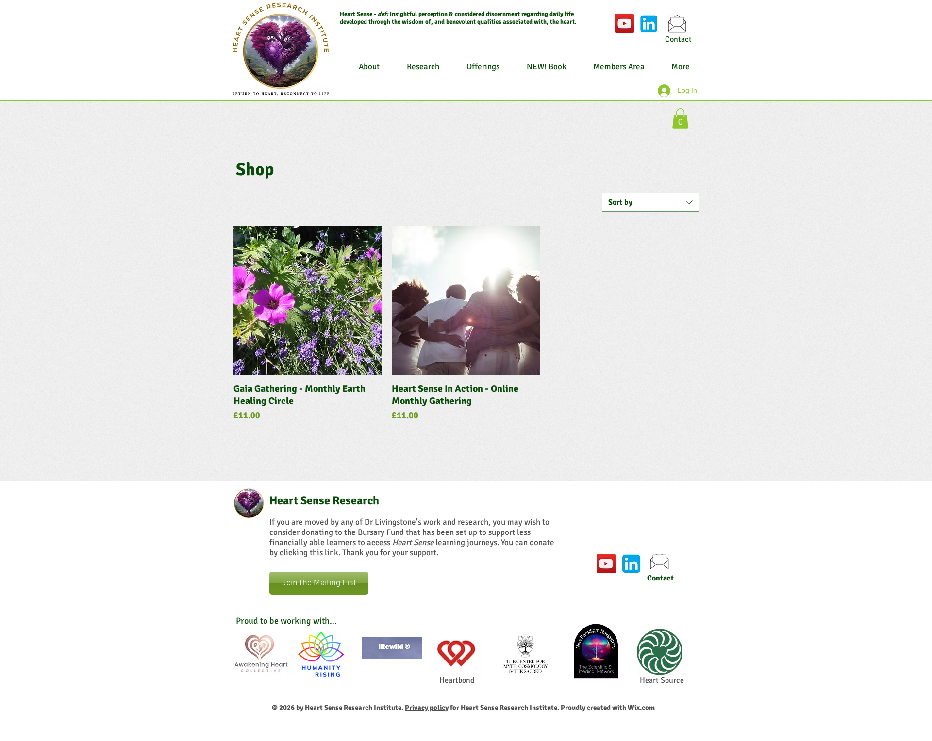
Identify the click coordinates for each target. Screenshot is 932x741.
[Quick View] (307, 300)
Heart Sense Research (324, 500)
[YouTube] (624, 23)
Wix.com (641, 707)
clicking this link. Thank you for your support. (360, 553)
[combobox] (650, 202)
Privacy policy (427, 707)
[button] (680, 118)
